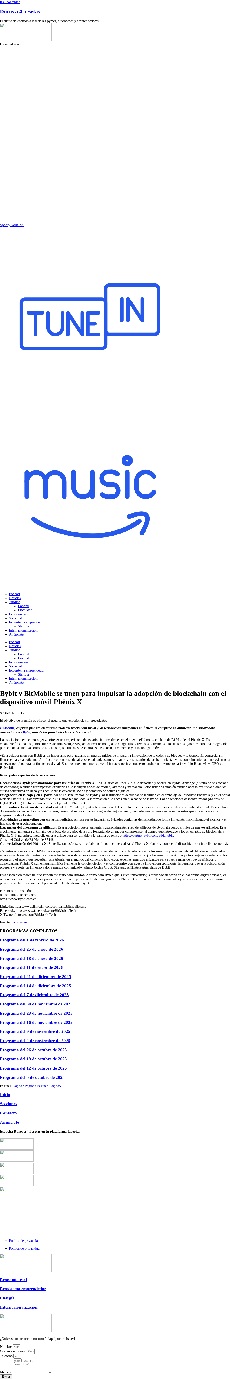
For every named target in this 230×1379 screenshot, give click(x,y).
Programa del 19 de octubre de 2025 (33, 1058)
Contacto (8, 1113)
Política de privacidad (24, 1241)
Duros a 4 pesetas (20, 11)
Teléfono (6, 1356)
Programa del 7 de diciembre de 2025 (34, 994)
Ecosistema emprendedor (26, 622)
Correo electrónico (13, 1351)
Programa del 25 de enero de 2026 (31, 949)
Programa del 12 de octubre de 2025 (33, 1068)
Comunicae (19, 922)
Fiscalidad (25, 610)
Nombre (6, 1346)
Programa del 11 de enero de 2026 (31, 967)
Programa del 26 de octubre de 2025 (33, 1050)
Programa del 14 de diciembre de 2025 (35, 985)
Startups (23, 626)
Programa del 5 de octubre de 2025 (32, 1077)
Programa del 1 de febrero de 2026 (32, 940)
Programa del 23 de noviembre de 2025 (36, 1013)
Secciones (8, 1103)
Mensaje (6, 1372)
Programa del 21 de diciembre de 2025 (35, 976)
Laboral (23, 606)
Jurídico (14, 602)
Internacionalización (23, 630)
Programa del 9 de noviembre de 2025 (35, 1031)
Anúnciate (16, 634)
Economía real (19, 614)
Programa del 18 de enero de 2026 (31, 958)
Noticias (15, 598)
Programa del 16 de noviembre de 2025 (36, 1022)
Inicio (5, 1094)
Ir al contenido (10, 2)
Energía (7, 1298)
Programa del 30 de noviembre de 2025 (36, 1004)
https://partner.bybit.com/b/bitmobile (148, 835)
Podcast (14, 594)
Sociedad (15, 618)
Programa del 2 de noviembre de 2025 (35, 1040)
